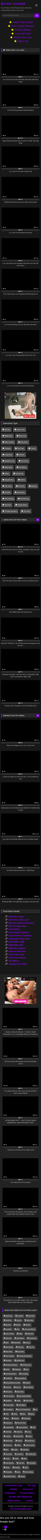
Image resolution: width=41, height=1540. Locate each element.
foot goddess (21, 1378)
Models (14, 1489)
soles (16, 1458)
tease (7, 1467)
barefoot (8, 1320)
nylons (20, 1440)
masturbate (9, 1427)
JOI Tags (31, 1485)
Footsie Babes (23, 29)
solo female (9, 1463)
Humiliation (22, 467)
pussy (15, 1449)
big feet (8, 1325)
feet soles (20, 1351)
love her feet (21, 1423)
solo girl (21, 1463)
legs (7, 1418)
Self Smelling (9, 498)
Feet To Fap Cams (17, 926)
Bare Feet (22, 436)
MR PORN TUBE (16, 942)
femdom (8, 1360)
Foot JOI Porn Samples (20, 935)
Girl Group (24, 461)
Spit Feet (8, 505)
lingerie (16, 1418)
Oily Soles (8, 486)
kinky (15, 1414)
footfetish (9, 1378)
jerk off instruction (24, 1409)
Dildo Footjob (9, 442)
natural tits (19, 1436)
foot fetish (24, 1374)
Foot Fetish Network (23, 26)
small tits (20, 1454)
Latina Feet (19, 473)
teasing (17, 1467)
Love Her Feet (23, 33)
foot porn (9, 1391)
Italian (7, 473)
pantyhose (30, 1440)
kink (7, 1414)
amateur (20, 1316)
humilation (22, 1405)
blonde (28, 1325)
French (33, 448)
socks (7, 1458)
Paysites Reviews (17, 951)
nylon (30, 1436)
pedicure (8, 1445)
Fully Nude (8, 454)
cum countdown (29, 1329)
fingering (17, 1369)
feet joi (27, 1342)
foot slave (20, 1391)
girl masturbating (24, 1396)
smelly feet (31, 1454)
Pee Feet (21, 486)
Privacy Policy (27, 1493)
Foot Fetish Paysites (18, 932)
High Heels (8, 467)
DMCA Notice (14, 1500)
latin (23, 1414)
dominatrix (32, 1338)
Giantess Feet (9, 461)
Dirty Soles (24, 442)
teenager (9, 1472)
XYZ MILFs (13, 961)
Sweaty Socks (22, 505)
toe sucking (29, 1472)
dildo (20, 1333)
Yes (5, 1527)
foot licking (29, 1387)
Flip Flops (20, 448)
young (22, 1476)
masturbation (23, 1427)
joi (36, 1409)
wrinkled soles (10, 1476)
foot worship (10, 1396)
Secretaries (21, 492)
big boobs (30, 1320)
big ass (19, 1320)
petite (18, 1445)
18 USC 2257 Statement (20, 1497)
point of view (30, 1445)
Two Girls (27, 511)
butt (18, 1329)
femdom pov (26, 1365)
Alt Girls (7, 429)
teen (26, 1467)
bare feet (31, 1316)
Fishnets (8, 448)
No (5, 1529)
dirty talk (8, 1338)
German (21, 454)
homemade (9, 1405)
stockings (32, 1463)
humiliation (9, 1409)
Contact (29, 1500)
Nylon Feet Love (23, 37)
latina (32, 1414)
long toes (9, 1423)
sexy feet (9, 1454)
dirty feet (30, 1333)
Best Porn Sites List (18, 920)
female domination (25, 1356)
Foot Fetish (14, 929)
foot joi (18, 1387)
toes (18, 1472)
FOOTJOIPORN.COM (20, 1509)
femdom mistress (11, 1365)
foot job (8, 1387)
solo (25, 1458)
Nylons (22, 479)
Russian (34, 486)
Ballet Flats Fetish (23, 22)
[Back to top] (34, 1534)
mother (8, 1436)
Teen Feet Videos (17, 958)
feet (7, 1342)
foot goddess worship (13, 1382)
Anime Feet (20, 429)
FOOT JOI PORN (14, 3)
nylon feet (9, 1440)
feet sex (31, 1347)
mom (28, 1431)
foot (27, 1369)
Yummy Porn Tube (17, 964)
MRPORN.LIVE (15, 945)
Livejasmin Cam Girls (19, 939)
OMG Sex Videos (16, 948)
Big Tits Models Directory (21, 923)
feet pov (20, 1347)
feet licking (9, 1347)
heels (18, 1400)
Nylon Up (23, 41)
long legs (27, 1418)
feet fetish (17, 1342)
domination (20, 1338)
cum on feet (10, 1333)
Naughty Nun (9, 479)
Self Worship (24, 498)
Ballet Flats (8, 436)
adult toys (9, 1316)
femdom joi (20, 1360)
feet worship (10, 1356)
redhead (25, 1449)
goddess (8, 1400)
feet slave (9, 1351)
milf (34, 1427)
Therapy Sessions (11, 511)
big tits (18, 1325)
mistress (19, 1431)
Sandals (7, 492)
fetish (7, 1369)
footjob (27, 1382)
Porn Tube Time (16, 954)
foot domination (11, 1374)
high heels (29, 1400)
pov (7, 1449)
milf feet (8, 1431)
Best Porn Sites (16, 916)
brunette (8, 1329)
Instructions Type (13, 1485)
